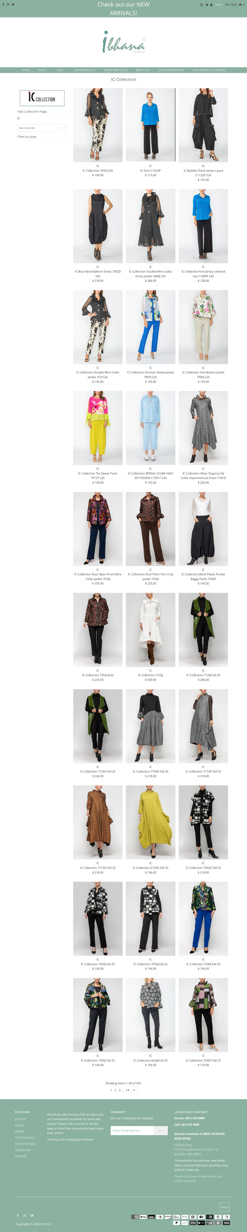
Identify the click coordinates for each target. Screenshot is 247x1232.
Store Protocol (116, 70)
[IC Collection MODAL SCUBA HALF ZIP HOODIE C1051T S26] (150, 428)
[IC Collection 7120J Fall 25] (203, 630)
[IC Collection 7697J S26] (98, 125)
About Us (143, 70)
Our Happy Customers (208, 70)
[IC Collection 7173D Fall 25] (203, 726)
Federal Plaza (183, 1145)
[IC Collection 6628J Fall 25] (150, 1015)
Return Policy (85, 70)
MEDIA (19, 1131)
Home (26, 70)
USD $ (218, 4)
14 (127, 1090)
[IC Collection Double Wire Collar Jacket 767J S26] (98, 327)
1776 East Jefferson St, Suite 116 (196, 1150)
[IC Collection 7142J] (150, 630)
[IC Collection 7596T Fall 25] (203, 1015)
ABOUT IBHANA (25, 1144)
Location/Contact (170, 70)
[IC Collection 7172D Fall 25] (98, 822)
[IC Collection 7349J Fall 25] (203, 919)
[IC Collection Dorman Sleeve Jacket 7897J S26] (150, 327)
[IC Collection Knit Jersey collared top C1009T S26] (203, 226)
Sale (60, 70)
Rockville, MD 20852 (187, 1154)
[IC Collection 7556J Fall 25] (150, 919)
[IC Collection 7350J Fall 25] (98, 1015)
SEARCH (20, 1119)
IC (18, 118)
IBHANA (46, 1224)
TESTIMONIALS (25, 1138)
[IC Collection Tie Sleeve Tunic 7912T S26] (98, 428)
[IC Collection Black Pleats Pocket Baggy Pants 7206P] (203, 529)
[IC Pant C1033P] (150, 124)
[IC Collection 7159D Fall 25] (150, 726)
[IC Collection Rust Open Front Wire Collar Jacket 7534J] (98, 529)
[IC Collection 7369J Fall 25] (98, 919)
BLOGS (19, 1125)
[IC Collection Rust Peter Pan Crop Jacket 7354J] (150, 529)
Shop (41, 70)
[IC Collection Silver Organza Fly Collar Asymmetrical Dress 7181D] (203, 428)
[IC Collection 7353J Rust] (98, 630)
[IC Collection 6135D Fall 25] (150, 822)
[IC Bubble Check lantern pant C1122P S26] (203, 125)
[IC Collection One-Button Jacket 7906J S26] (203, 327)
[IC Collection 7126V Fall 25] (98, 726)
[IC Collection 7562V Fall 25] (203, 822)
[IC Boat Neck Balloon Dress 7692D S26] (98, 226)
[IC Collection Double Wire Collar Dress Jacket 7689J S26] (150, 226)
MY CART (234, 5)
